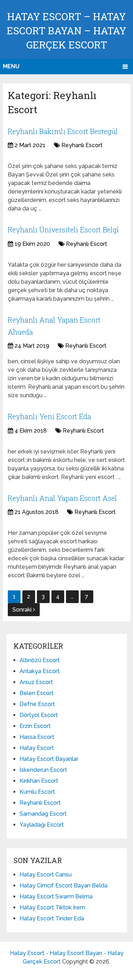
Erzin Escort (35, 726)
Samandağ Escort (43, 813)
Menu (11, 66)
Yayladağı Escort (42, 824)
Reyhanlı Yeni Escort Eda (49, 416)
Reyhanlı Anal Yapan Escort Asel (62, 498)
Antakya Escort (40, 671)
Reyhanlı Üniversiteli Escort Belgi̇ (63, 229)
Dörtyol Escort (39, 715)
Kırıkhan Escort (39, 780)
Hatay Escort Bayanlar (49, 759)
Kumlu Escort (37, 791)
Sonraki (22, 609)
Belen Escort (37, 693)
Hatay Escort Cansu (46, 874)
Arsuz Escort (36, 682)
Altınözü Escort (40, 660)
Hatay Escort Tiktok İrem (52, 907)
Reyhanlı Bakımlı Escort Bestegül (63, 131)
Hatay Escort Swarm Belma (56, 896)
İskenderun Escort (43, 769)
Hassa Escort (37, 737)
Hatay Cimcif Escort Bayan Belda (63, 885)
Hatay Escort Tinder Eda (52, 918)
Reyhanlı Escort (81, 145)
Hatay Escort (37, 748)
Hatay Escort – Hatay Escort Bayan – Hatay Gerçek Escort (66, 30)
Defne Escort (37, 704)
